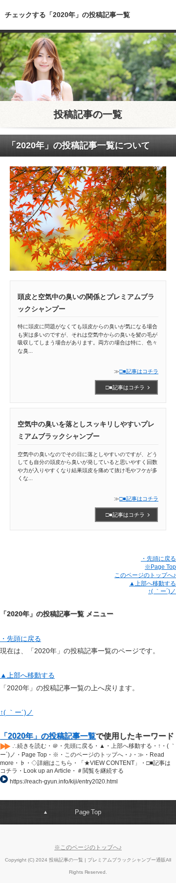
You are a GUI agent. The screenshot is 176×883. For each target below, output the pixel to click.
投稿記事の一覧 (88, 114)
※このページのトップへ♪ (88, 847)
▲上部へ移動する (152, 583)
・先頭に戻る (158, 558)
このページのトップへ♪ (145, 575)
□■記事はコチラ (138, 371)
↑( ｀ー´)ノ (162, 591)
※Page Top (160, 566)
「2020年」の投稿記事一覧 (48, 736)
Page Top (88, 812)
